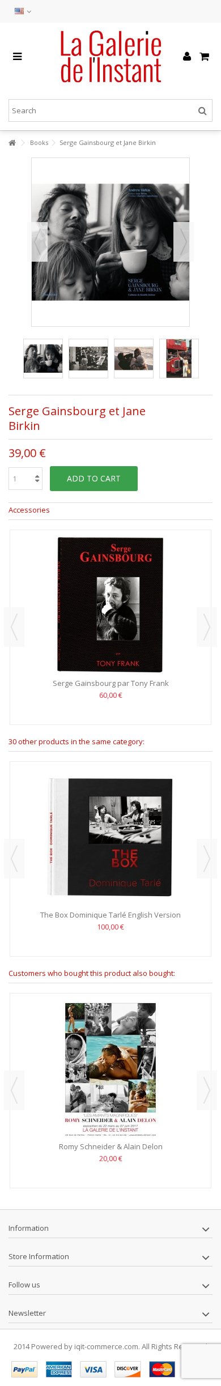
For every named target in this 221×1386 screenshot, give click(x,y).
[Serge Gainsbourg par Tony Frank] (110, 605)
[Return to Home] (11, 143)
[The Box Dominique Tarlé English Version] (110, 837)
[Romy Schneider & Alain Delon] (110, 1069)
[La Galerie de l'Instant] (110, 56)
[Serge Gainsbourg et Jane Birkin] (43, 358)
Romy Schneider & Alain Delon (111, 1146)
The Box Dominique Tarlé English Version (110, 915)
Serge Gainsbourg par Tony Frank (111, 683)
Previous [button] (37, 242)
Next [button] (183, 242)
